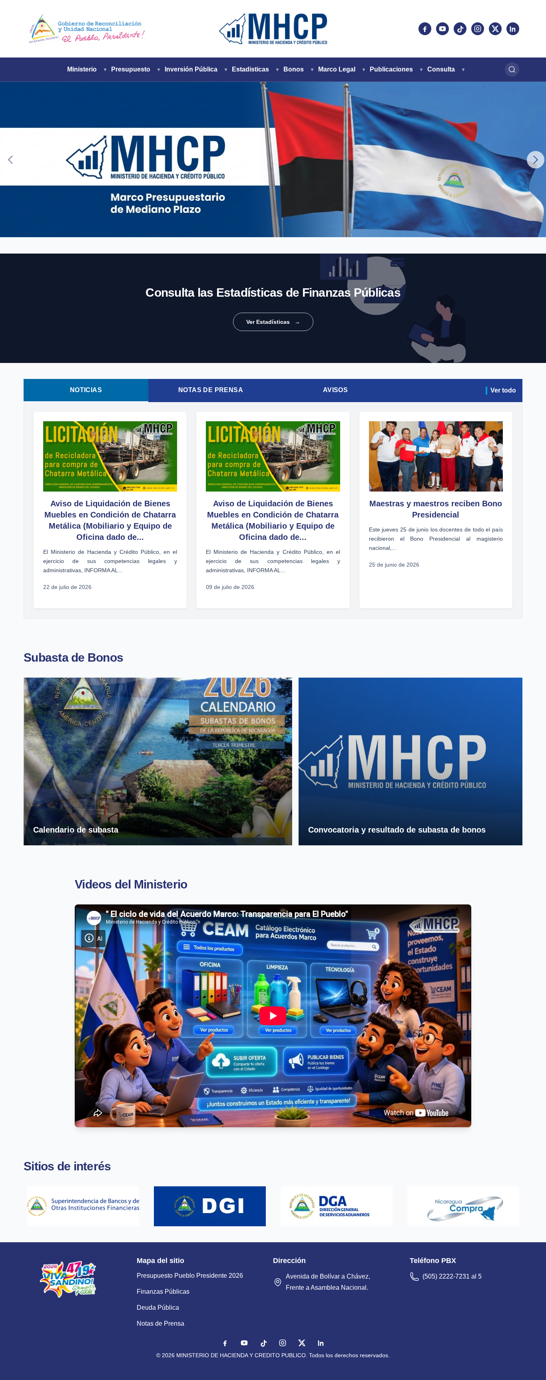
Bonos (293, 69)
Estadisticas (250, 69)
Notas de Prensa (210, 390)
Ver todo (503, 390)
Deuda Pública (158, 1307)
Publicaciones (391, 69)
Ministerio (82, 69)
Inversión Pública (191, 69)
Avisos (335, 390)
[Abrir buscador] (512, 69)
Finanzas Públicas (163, 1291)
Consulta (441, 69)
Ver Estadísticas (273, 322)
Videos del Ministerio (131, 884)
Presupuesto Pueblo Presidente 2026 (190, 1275)
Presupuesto (130, 69)
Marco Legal (336, 69)
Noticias (86, 390)
